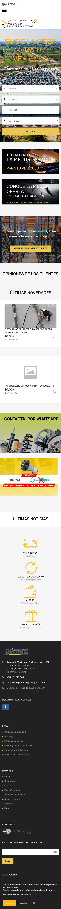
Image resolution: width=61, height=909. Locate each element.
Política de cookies (13, 741)
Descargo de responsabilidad (18, 745)
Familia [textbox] (13, 110)
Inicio (7, 776)
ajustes (27, 894)
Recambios (9, 781)
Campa (7, 785)
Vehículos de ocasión (14, 794)
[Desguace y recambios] (15, 4)
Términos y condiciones (16, 750)
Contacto (9, 803)
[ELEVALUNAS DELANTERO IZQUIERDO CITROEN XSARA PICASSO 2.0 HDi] (30, 316)
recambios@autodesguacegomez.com (26, 682)
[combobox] (30, 88)
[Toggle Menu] (4, 11)
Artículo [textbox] (14, 121)
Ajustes (23, 903)
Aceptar (9, 903)
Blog (6, 808)
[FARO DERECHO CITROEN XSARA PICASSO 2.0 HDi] (30, 372)
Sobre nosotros (12, 799)
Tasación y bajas (12, 790)
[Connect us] (5, 707)
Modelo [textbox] (13, 99)
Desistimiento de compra (16, 754)
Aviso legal (9, 736)
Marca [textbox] (13, 88)
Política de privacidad (15, 732)
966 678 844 (15, 23)
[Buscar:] (26, 26)
